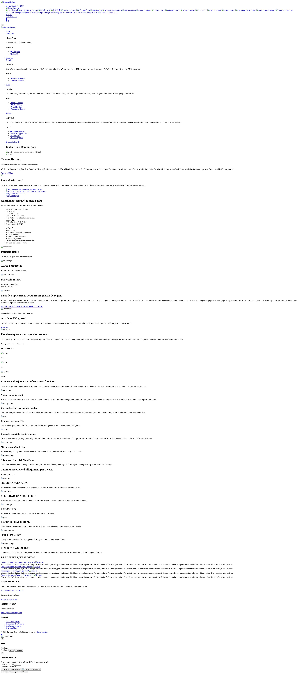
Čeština (87, 10)
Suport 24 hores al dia (9, 599)
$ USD (14, 17)
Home (8, 31)
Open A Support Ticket (19, 134)
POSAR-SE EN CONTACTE (12, 590)
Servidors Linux (12, 628)
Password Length (7, 664)
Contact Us (15, 136)
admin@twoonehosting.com (11, 613)
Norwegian (271, 10)
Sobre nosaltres (42, 632)
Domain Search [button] (13, 142)
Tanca (11, 650)
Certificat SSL (19, 194)
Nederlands (117, 10)
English (133, 10)
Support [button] (8, 113)
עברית (204, 10)
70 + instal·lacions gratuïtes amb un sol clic (30, 191)
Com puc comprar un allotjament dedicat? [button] (16, 567)
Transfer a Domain (17, 80)
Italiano (232, 10)
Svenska (80, 13)
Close (4, 672)
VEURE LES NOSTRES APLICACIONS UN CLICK (22, 307)
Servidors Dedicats (13, 622)
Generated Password (8, 667)
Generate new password (11, 669)
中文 (58, 10)
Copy (38, 669)
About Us (9, 58)
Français (176, 10)
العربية (15, 10)
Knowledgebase (16, 138)
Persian (162, 10)
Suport (16, 196)
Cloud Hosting (16, 107)
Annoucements (18, 131)
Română (34, 13)
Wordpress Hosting (17, 109)
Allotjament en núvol (13, 626)
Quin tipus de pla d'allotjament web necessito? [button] (18, 562)
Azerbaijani (33, 10)
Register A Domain (17, 78)
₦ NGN (9, 17)
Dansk (99, 10)
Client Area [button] (10, 33)
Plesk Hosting (15, 105)
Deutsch (192, 10)
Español (65, 13)
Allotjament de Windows (15, 624)
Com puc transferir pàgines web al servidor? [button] (17, 575)
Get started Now (7, 173)
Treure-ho (4, 327)
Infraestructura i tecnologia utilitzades (28, 189)
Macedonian (251, 10)
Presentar (19, 650)
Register (16, 52)
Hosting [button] (8, 85)
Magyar (218, 10)
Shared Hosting (16, 103)
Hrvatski (72, 10)
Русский (50, 13)
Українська (112, 13)
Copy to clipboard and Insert (17, 672)
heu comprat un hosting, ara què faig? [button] (15, 571)
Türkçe (94, 13)
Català (47, 10)
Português (289, 10)
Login (15, 54)
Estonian (147, 10)
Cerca (38, 152)
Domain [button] (9, 60)
